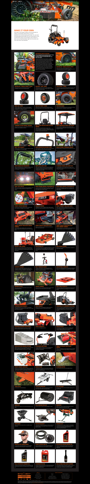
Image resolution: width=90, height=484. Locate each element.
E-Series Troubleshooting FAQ (52, 478)
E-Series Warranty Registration (65, 477)
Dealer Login (24, 477)
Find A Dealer (71, 1)
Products (41, 1)
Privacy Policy (20, 480)
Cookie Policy (29, 480)
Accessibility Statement (34, 480)
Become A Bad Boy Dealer (38, 477)
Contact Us (63, 1)
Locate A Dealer (38, 478)
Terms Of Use (24, 480)
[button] (77, 1)
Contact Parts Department (65, 478)
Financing (47, 1)
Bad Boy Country (55, 1)
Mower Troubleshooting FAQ (52, 477)
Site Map (39, 480)
